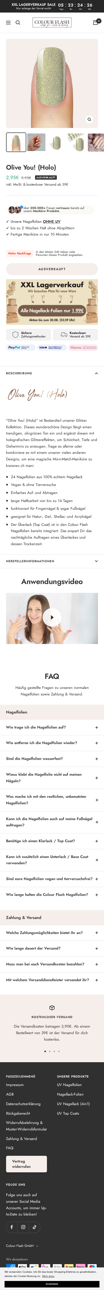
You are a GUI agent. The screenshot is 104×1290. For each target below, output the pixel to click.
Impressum (15, 1085)
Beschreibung (19, 373)
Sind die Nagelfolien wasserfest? (34, 758)
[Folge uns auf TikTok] (34, 1227)
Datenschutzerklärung (23, 1104)
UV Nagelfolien (69, 1085)
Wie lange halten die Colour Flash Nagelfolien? (47, 894)
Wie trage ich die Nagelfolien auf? (36, 727)
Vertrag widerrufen (21, 1164)
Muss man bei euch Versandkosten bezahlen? (45, 964)
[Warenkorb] (95, 22)
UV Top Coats (68, 1113)
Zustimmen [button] (52, 1284)
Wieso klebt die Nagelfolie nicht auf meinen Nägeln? (44, 778)
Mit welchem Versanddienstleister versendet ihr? (47, 980)
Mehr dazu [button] (48, 1276)
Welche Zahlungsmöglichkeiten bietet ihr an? (44, 933)
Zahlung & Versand (21, 1138)
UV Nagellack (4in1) (73, 1104)
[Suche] (18, 22)
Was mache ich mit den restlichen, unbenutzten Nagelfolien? (46, 800)
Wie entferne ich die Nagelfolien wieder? (41, 743)
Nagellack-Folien (70, 1094)
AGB (10, 1094)
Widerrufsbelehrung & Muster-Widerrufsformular (26, 1126)
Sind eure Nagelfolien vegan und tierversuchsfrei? (49, 879)
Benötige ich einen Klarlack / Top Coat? (40, 841)
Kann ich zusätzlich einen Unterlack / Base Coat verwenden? (47, 860)
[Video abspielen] (52, 617)
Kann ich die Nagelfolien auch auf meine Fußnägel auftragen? (49, 822)
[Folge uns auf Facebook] (11, 1227)
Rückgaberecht (18, 1113)
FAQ (9, 1148)
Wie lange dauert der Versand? (33, 948)
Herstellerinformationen (30, 561)
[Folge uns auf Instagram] (23, 1227)
